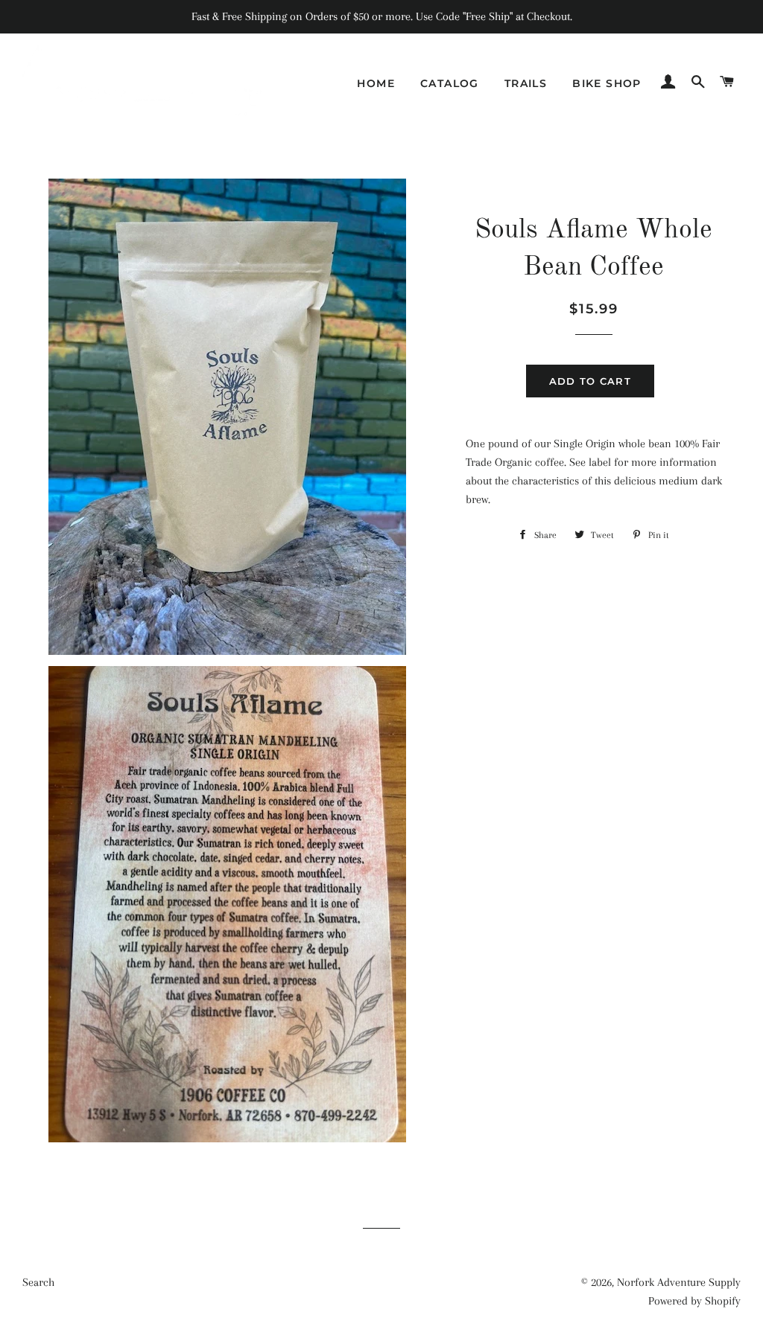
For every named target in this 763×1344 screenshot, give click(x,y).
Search (38, 1282)
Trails (525, 83)
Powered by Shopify (694, 1301)
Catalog (449, 83)
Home (376, 83)
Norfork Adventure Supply (679, 1282)
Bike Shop (607, 83)
